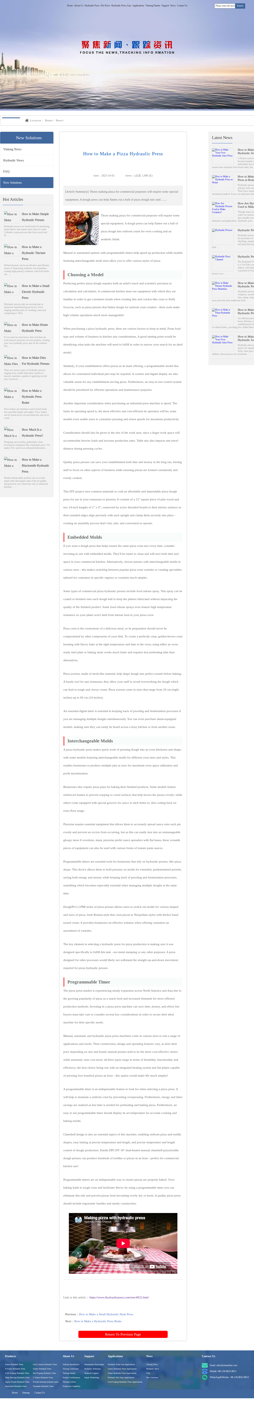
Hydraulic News (13, 160)
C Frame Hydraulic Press (43, 1377)
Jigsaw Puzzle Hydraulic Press (17, 1382)
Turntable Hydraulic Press (43, 1386)
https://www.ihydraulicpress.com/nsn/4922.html (119, 1297)
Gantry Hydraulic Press (42, 1369)
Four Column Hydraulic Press (45, 1364)
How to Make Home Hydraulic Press (35, 327)
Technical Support (91, 1373)
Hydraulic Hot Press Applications (121, 1377)
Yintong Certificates (71, 1369)
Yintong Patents (152, 5)
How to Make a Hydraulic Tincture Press (33, 253)
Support (165, 5)
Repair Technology (91, 1377)
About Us (78, 5)
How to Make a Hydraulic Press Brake (32, 396)
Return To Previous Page (123, 1334)
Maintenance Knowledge (94, 1364)
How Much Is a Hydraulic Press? (32, 432)
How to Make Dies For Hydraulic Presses (35, 360)
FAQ (6, 171)
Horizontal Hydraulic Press (16, 1386)
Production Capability (71, 1386)
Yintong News (12, 149)
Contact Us (182, 5)
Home (70, 5)
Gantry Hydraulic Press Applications (122, 1369)
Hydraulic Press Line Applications (121, 1364)
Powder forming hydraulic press (45, 1382)
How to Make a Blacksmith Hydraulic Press (35, 465)
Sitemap (26, 1392)
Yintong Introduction (71, 1364)
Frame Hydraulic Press (14, 1364)
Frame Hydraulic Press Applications (122, 1373)
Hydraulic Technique (92, 1369)
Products (10, 1356)
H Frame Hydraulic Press (15, 1369)
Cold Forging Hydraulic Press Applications (125, 1382)
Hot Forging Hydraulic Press (44, 1373)
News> (60, 120)
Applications (138, 5)
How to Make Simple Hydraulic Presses (35, 217)
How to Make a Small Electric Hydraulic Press (35, 291)
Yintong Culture (69, 1382)
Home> (49, 120)
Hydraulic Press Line (121, 5)
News (173, 5)
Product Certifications (71, 1377)
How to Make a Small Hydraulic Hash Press (106, 1314)
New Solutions (12, 182)
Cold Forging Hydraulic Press (17, 1373)
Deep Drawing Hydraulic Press (17, 1377)
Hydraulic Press (92, 5)
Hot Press (105, 5)
